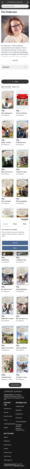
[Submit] (3, 6)
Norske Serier (7, 444)
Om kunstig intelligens (19, 425)
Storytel (6, 448)
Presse (6, 420)
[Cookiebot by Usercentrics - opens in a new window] (21, 220)
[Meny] (2, 2)
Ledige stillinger (20, 406)
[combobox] (15, 6)
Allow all (15, 243)
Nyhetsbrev (19, 410)
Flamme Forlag (7, 452)
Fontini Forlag (7, 456)
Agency (6, 437)
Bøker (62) (15, 87)
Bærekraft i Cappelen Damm (20, 429)
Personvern (19, 417)
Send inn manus (8, 416)
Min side (6, 412)
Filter (16, 81)
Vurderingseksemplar (9, 423)
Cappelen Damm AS (10, 464)
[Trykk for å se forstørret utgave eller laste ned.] (15, 29)
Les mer (15, 60)
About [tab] (24, 224)
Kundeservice (7, 408)
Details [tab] (15, 224)
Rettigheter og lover (19, 465)
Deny (15, 248)
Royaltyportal (19, 414)
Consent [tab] (5, 224)
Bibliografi (6, 67)
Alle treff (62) (6, 87)
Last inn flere (15, 385)
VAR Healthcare (8, 460)
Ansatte (6, 427)
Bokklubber (7, 441)
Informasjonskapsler (21, 421)
